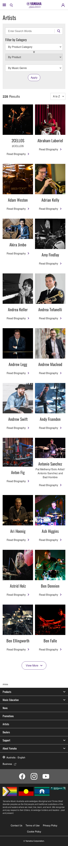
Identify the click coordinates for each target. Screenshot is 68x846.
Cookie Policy (34, 831)
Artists (6, 724)
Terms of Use (33, 825)
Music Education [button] (11, 700)
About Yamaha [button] (10, 748)
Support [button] (6, 740)
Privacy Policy (50, 825)
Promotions (8, 716)
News (5, 708)
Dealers (6, 732)
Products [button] (7, 692)
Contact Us (16, 825)
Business (7, 763)
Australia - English (15, 757)
